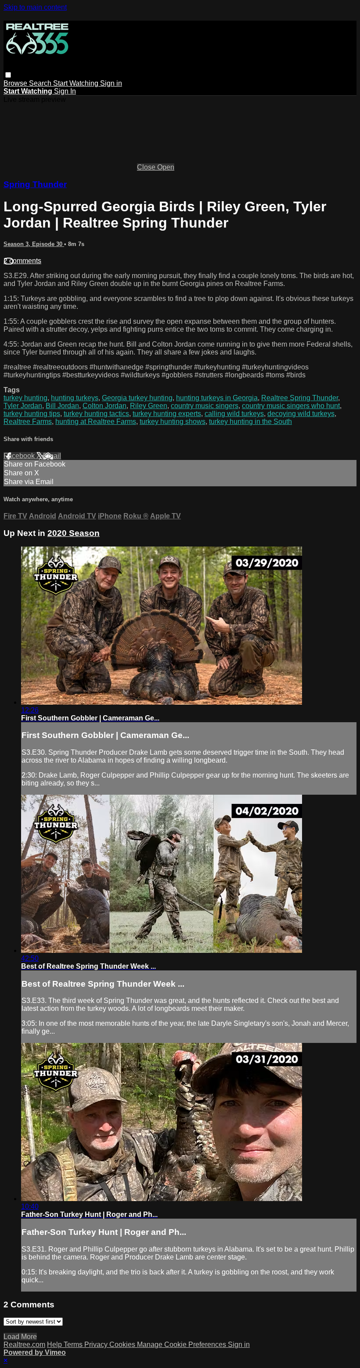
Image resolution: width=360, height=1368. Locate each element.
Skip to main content (35, 7)
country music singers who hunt (291, 405)
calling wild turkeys (234, 413)
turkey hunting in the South (250, 421)
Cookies (123, 1344)
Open (165, 167)
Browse (16, 83)
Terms (74, 1344)
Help (55, 1344)
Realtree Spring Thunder (299, 398)
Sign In (65, 91)
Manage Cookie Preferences (182, 1344)
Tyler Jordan (23, 405)
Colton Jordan (104, 405)
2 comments (22, 260)
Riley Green (148, 405)
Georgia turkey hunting (137, 398)
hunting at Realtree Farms (95, 421)
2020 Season (73, 533)
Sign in (111, 83)
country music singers (204, 405)
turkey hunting (25, 398)
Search (41, 83)
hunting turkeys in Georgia (217, 398)
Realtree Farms (28, 421)
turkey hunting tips (32, 413)
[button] (8, 75)
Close (147, 167)
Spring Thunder (35, 184)
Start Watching (76, 83)
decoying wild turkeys (301, 413)
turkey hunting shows (172, 421)
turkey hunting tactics (96, 413)
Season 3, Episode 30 (34, 244)
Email (52, 456)
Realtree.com (24, 1344)
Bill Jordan (62, 405)
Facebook (20, 456)
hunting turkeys (74, 398)
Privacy (96, 1344)
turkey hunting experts (167, 413)
